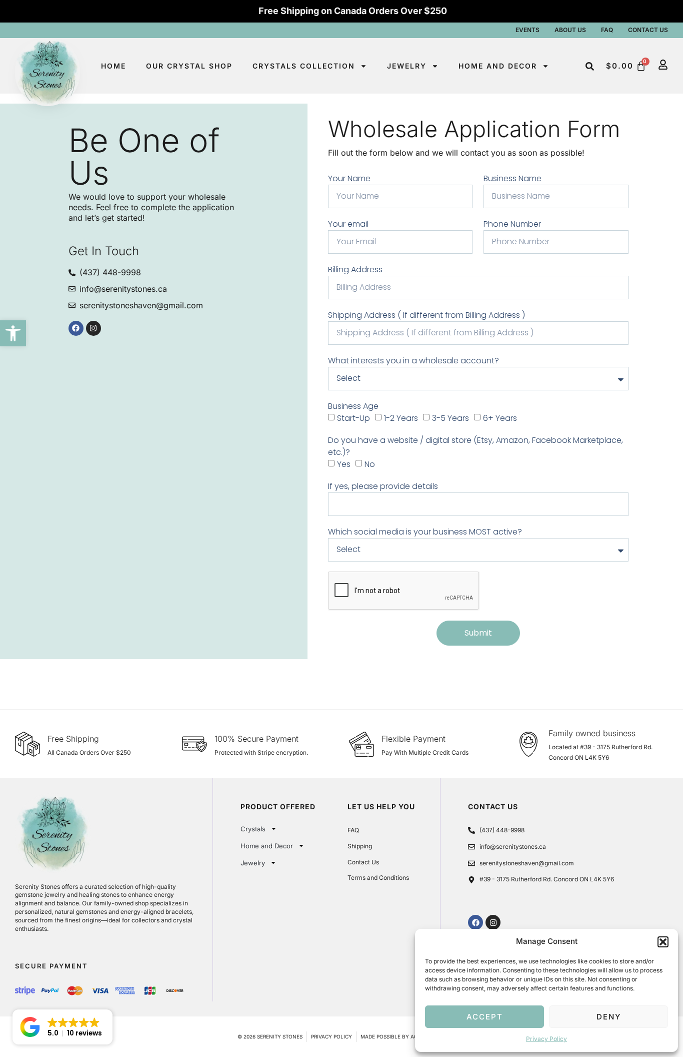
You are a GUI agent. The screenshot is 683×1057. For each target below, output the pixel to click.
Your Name (349, 178)
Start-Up (353, 418)
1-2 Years (401, 418)
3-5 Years (450, 418)
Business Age (353, 406)
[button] (13, 333)
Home (113, 66)
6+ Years (500, 418)
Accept (484, 1016)
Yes (343, 464)
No (369, 464)
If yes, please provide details (383, 486)
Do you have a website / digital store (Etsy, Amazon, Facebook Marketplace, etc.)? (475, 446)
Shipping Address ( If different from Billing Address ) (426, 315)
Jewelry (406, 66)
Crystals (253, 829)
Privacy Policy (546, 1038)
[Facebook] (76, 328)
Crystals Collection (303, 66)
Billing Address (355, 269)
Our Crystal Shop (189, 66)
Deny (608, 1016)
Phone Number (512, 224)
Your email (348, 224)
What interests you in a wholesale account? (413, 360)
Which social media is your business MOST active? (425, 532)
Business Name (513, 178)
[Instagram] (93, 328)
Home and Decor (497, 66)
